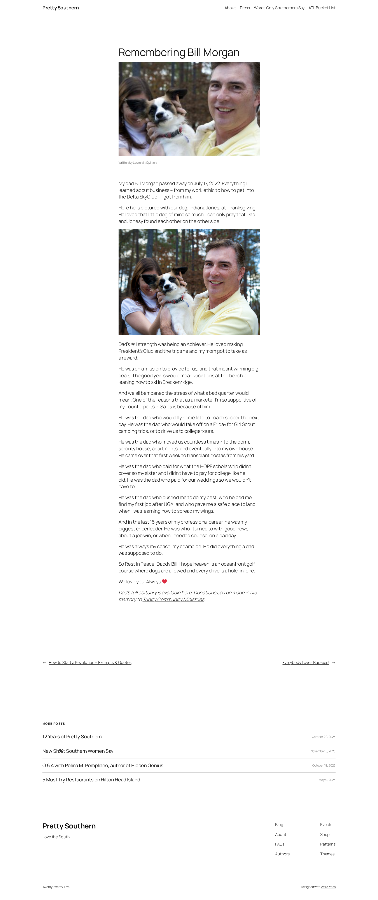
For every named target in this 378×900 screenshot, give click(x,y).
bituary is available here (166, 592)
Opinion (151, 162)
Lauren (137, 162)
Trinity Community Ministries (173, 599)
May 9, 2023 (327, 780)
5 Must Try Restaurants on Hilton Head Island (91, 779)
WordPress (328, 887)
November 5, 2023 (323, 751)
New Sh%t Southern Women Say (78, 751)
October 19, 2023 (324, 765)
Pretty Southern (60, 7)
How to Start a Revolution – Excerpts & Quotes (90, 662)
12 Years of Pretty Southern (72, 736)
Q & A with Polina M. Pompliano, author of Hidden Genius (102, 765)
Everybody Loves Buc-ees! (305, 662)
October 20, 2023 (324, 737)
